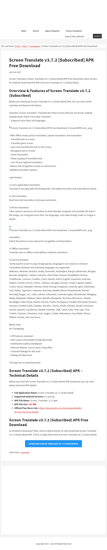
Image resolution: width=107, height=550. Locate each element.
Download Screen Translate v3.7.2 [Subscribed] (53, 443)
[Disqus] (53, 499)
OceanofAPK (53, 14)
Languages (25, 452)
